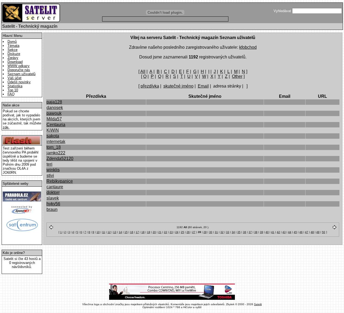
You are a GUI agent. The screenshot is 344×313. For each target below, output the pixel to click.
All (142, 71)
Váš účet (15, 78)
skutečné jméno (178, 86)
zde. (6, 127)
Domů (12, 42)
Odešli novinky (19, 82)
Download (15, 62)
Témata (13, 46)
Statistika (15, 86)
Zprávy (13, 58)
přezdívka (150, 86)
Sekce (12, 50)
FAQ (11, 94)
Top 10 (13, 90)
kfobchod (248, 47)
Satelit (258, 304)
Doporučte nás (19, 70)
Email (203, 86)
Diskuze (14, 54)
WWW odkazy (19, 66)
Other (237, 76)
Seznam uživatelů (21, 74)
